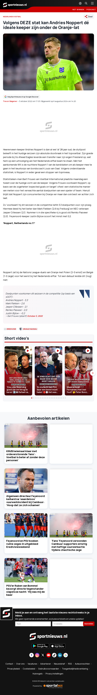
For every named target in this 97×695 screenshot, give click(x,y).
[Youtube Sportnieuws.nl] (48, 655)
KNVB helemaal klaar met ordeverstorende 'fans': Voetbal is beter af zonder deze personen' (25, 455)
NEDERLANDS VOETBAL (12, 17)
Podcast (91, 9)
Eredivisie (11, 329)
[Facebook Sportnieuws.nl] (31, 655)
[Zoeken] (86, 3)
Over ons (20, 663)
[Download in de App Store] (57, 646)
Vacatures (32, 663)
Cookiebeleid (29, 668)
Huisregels (38, 673)
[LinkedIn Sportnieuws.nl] (60, 655)
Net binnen (78, 9)
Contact (9, 663)
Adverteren (45, 663)
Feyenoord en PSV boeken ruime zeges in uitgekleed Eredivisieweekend (22, 544)
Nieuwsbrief (59, 663)
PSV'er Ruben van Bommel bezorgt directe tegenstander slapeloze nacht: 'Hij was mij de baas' (25, 590)
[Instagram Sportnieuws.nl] (37, 655)
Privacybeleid (13, 668)
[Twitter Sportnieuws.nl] (43, 655)
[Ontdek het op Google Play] (40, 646)
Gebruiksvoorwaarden (48, 668)
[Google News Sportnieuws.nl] (65, 655)
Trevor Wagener (10, 101)
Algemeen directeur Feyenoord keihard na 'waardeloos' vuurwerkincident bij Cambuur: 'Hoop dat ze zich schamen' (25, 500)
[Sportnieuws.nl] (15, 5)
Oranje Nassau (30, 329)
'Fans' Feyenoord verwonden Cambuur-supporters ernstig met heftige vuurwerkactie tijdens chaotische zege (69, 545)
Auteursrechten (82, 663)
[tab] (31, 398)
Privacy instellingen (54, 673)
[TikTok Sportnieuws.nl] (54, 655)
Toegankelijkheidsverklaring (75, 668)
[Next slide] (92, 373)
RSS (70, 663)
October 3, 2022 (35, 316)
